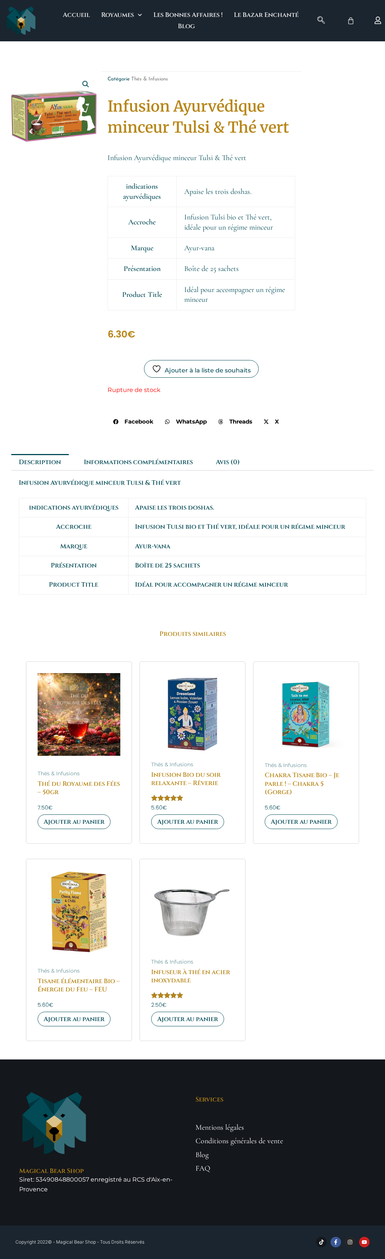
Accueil (76, 15)
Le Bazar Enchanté (266, 15)
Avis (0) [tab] (228, 462)
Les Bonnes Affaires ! (188, 15)
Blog (186, 26)
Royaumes (117, 15)
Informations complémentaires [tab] (138, 462)
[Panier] (350, 20)
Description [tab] (40, 462)
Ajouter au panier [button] (74, 821)
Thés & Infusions (149, 79)
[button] (321, 20)
